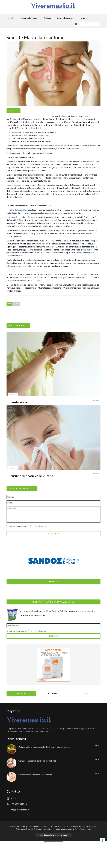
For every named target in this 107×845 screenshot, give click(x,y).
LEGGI (95, 400)
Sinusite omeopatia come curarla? (31, 476)
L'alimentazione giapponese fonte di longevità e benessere (44, 747)
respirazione (88, 249)
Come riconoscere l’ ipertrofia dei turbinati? (37, 760)
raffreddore (51, 164)
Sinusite (13, 111)
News (82, 18)
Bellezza (47, 18)
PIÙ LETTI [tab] (21, 693)
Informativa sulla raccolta (53, 843)
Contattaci (14, 791)
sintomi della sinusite (17, 210)
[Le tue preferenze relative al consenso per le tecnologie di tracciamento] (102, 840)
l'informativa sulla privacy (37, 526)
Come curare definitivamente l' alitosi (35, 774)
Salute (11, 18)
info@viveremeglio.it (19, 809)
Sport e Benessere (65, 18)
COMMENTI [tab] (53, 693)
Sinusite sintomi (19, 402)
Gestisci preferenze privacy (55, 835)
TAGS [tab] (85, 693)
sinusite (16, 304)
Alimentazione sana (28, 18)
